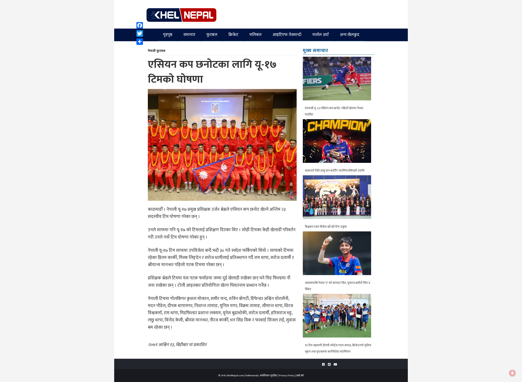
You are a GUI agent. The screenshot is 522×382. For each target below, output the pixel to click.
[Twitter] (140, 33)
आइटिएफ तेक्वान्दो (287, 34)
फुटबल (211, 34)
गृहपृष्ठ (167, 34)
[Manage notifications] (512, 373)
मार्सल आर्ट (320, 34)
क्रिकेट (233, 34)
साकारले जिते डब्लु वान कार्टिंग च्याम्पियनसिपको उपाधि (334, 170)
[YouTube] (335, 364)
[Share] (140, 42)
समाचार (189, 34)
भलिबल (255, 34)
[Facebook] (140, 25)
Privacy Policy (286, 375)
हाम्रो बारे (300, 375)
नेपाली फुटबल (156, 50)
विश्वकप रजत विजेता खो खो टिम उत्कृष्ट (326, 226)
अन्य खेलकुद (349, 34)
